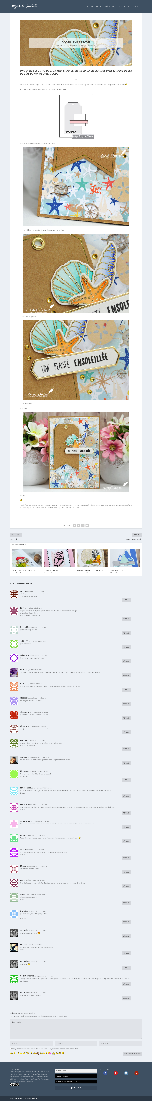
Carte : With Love (51, 570)
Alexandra (24, 712)
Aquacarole (25, 821)
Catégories (109, 7)
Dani (22, 683)
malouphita (25, 757)
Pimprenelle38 (26, 788)
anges (23, 591)
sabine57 (24, 641)
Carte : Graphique (116, 570)
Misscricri (24, 866)
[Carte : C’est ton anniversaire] (27, 558)
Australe (62, 45)
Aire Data (35, 1099)
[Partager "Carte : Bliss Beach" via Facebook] (75, 525)
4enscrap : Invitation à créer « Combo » (92, 570)
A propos (123, 7)
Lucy (22, 608)
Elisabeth (24, 804)
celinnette (24, 655)
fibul (22, 669)
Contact (137, 7)
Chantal (23, 726)
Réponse (126, 600)
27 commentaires (89, 45)
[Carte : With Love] (59, 558)
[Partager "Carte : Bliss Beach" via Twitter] (79, 525)
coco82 (23, 894)
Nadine (23, 740)
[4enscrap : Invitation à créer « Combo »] (92, 558)
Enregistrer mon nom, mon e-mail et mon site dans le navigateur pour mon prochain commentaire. (45, 1049)
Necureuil (24, 880)
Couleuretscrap (27, 976)
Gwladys (24, 911)
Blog (98, 7)
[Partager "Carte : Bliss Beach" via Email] (87, 525)
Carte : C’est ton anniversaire (23, 570)
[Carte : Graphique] (125, 558)
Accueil (90, 7)
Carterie (79, 45)
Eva (21, 944)
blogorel (24, 698)
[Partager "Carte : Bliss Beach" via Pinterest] (83, 525)
